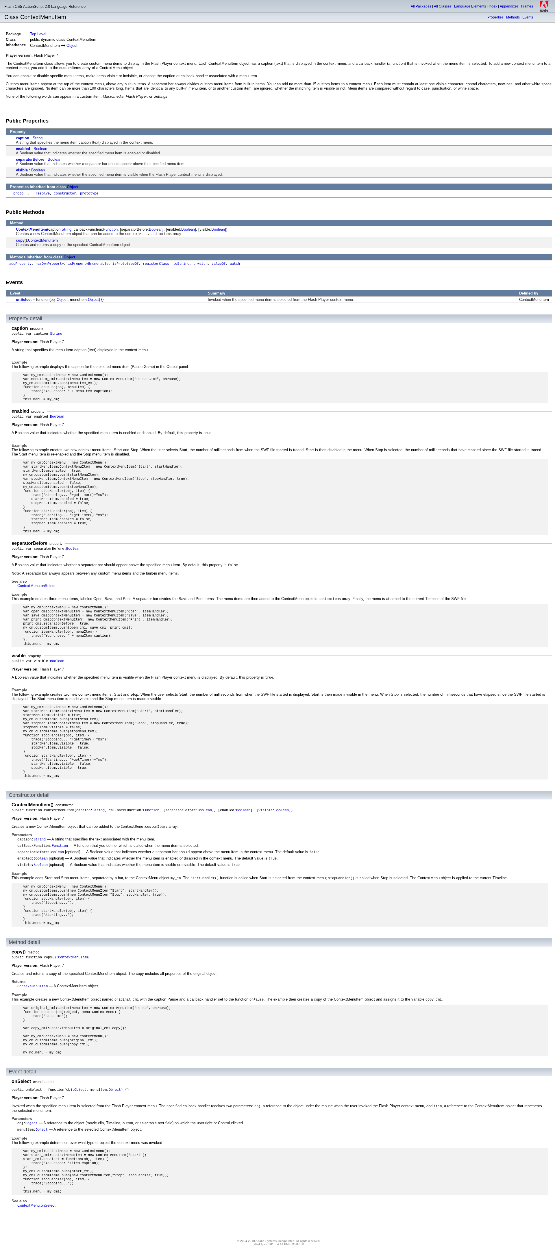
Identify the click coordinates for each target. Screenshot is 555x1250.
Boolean (40, 149)
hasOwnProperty (50, 264)
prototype (89, 194)
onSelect (24, 299)
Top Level (38, 34)
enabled (23, 149)
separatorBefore (30, 159)
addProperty (20, 264)
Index (493, 6)
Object (71, 45)
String (37, 138)
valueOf (219, 264)
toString (181, 264)
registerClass (156, 264)
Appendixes (509, 6)
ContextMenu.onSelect (36, 586)
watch (235, 264)
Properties (495, 17)
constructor (65, 194)
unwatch (200, 264)
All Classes (443, 6)
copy (20, 240)
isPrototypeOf (125, 264)
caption (22, 138)
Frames (527, 6)
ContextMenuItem (31, 229)
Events (527, 17)
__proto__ (18, 194)
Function (110, 229)
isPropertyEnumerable (88, 264)
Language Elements (470, 6)
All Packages (421, 6)
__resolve (41, 194)
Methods (513, 17)
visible (22, 170)
